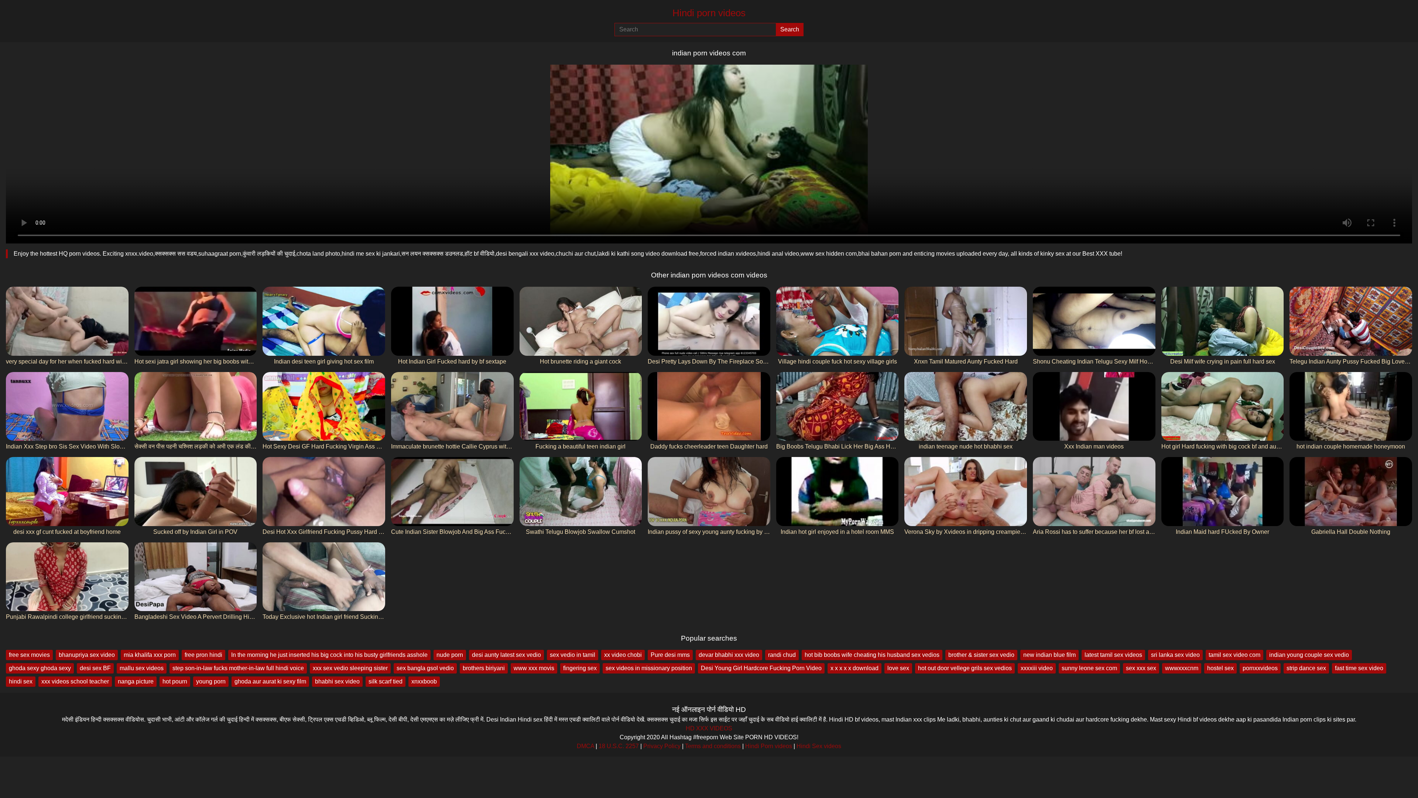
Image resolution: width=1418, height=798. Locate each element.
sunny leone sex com (1089, 668)
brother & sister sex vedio (981, 655)
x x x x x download (854, 668)
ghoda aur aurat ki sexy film (270, 681)
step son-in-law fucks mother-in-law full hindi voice (238, 668)
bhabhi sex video (337, 681)
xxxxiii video (1037, 668)
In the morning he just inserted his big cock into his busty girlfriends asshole (329, 655)
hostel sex (1220, 668)
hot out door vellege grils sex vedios (965, 668)
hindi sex (20, 681)
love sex (898, 668)
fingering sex (580, 668)
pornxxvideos (1260, 668)
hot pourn (174, 681)
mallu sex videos (142, 668)
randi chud (782, 655)
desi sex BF (95, 668)
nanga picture (136, 681)
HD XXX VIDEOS (709, 728)
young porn (211, 681)
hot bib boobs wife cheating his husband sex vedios (872, 655)
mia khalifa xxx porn (150, 655)
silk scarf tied (386, 681)
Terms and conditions (713, 746)
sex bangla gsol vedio (425, 668)
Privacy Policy (662, 746)
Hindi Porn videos (768, 746)
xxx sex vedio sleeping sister (350, 668)
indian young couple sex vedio (1309, 655)
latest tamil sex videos (1113, 655)
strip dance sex (1306, 668)
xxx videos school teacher (75, 681)
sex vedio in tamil (572, 655)
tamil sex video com (1234, 655)
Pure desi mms (670, 655)
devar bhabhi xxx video (729, 655)
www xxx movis (534, 668)
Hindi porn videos (709, 13)
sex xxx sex (1141, 668)
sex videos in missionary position (649, 668)
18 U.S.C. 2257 (619, 746)
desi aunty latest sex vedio (506, 655)
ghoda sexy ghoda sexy (40, 668)
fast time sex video (1359, 668)
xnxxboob (424, 681)
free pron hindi (203, 655)
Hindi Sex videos (819, 746)
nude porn (449, 655)
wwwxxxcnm (1181, 668)
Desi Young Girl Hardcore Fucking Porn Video (761, 668)
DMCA (585, 746)
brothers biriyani (484, 668)
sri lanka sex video (1175, 655)
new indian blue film (1049, 655)
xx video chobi (623, 655)
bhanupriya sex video (87, 655)
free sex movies (29, 655)
